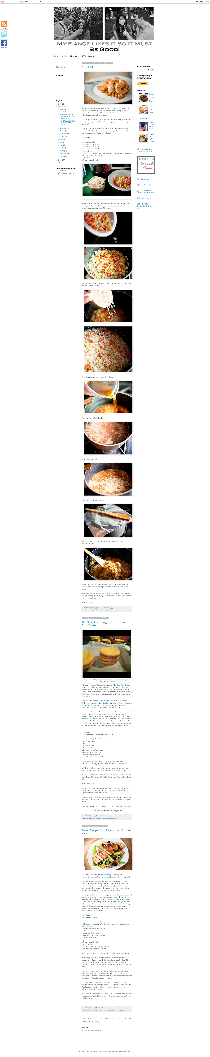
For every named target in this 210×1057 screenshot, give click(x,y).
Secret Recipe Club (108, 875)
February (63, 153)
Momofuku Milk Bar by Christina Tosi (95, 719)
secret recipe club (119, 1010)
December (63, 109)
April (61, 148)
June (61, 142)
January (62, 156)
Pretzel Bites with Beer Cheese (151, 138)
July (61, 139)
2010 (60, 160)
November (63, 128)
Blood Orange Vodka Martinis (151, 125)
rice (91, 610)
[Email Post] (112, 607)
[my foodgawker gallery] (66, 173)
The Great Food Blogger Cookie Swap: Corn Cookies (67, 116)
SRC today (88, 998)
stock (102, 610)
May (61, 145)
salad (111, 1010)
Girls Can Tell (104, 703)
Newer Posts (86, 1018)
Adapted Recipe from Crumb (92, 917)
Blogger (128, 1051)
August (62, 136)
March (62, 151)
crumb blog (106, 1010)
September (63, 134)
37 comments (105, 1008)
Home (56, 56)
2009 (60, 163)
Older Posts (127, 1018)
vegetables (108, 610)
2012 (60, 104)
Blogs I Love (74, 56)
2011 (60, 107)
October (62, 131)
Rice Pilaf (87, 67)
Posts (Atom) (95, 1022)
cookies (89, 818)
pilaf (88, 610)
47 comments (105, 607)
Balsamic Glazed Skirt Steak (151, 97)
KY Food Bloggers (88, 56)
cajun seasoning (92, 1010)
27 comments (105, 816)
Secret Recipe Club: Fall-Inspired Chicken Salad (67, 122)
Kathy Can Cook (115, 701)
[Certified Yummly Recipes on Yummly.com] (145, 193)
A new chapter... (144, 119)
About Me (64, 56)
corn (93, 818)
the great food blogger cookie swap (106, 818)
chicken (99, 1010)
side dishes (96, 610)
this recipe (126, 924)
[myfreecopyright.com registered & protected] (145, 151)
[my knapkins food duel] (145, 198)
